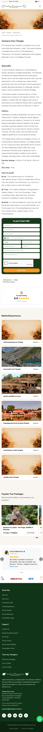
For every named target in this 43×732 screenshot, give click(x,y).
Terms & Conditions (27, 728)
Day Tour (5, 595)
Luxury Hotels (6, 667)
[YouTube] (20, 715)
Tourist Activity (7, 610)
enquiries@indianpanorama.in (12, 709)
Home (3, 32)
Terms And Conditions (9, 644)
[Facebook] (4, 715)
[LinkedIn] (15, 715)
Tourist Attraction (7, 614)
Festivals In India (7, 603)
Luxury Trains (6, 663)
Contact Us (5, 629)
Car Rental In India (8, 618)
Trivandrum (16, 32)
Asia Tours (5, 599)
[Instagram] (10, 715)
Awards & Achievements (10, 633)
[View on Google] (6, 552)
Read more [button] (14, 566)
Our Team (5, 637)
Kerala (9, 32)
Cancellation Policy (8, 648)
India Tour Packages (8, 659)
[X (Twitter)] (26, 715)
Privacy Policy (7, 641)
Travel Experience (8, 606)
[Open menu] (40, 6)
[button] (2, 559)
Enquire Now (21, 270)
